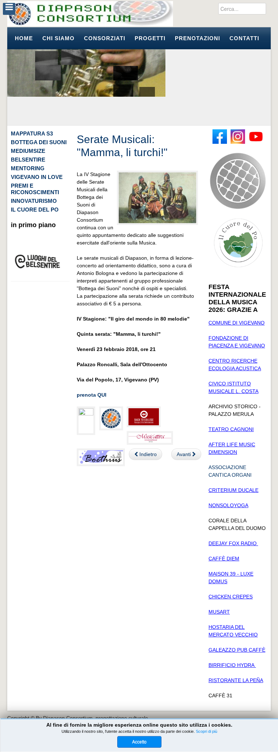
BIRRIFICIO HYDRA (232, 665)
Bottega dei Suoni (39, 142)
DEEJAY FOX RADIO (233, 543)
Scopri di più (206, 731)
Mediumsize (28, 151)
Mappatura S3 (32, 133)
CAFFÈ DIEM (223, 558)
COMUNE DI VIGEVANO (236, 323)
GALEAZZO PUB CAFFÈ (236, 650)
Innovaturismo (34, 201)
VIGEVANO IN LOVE (37, 177)
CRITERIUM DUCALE (233, 490)
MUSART (219, 612)
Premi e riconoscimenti (35, 189)
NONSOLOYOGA (228, 505)
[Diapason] (90, 13)
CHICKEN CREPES (230, 596)
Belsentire (28, 159)
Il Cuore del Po (35, 209)
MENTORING (28, 168)
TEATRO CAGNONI (231, 429)
